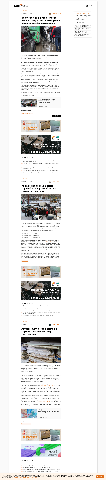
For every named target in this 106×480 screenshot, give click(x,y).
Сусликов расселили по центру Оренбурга (81, 29)
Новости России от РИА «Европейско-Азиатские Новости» (18, 5)
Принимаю (100, 476)
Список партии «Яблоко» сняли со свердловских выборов (82, 22)
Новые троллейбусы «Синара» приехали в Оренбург (81, 35)
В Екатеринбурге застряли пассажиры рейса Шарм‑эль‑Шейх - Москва (41, 469)
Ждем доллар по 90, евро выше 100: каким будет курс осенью (39, 310)
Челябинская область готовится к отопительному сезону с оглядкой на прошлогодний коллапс (82, 25)
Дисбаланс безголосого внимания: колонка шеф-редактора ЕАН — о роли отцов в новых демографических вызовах (82, 17)
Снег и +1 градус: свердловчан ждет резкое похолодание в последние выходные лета (41, 164)
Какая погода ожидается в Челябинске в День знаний (37, 465)
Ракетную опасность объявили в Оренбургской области (37, 305)
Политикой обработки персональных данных (25, 477)
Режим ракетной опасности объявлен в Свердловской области (39, 172)
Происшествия (25, 113)
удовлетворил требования (43, 401)
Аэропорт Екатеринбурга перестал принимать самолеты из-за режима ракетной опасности (41, 313)
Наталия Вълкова (56, 13)
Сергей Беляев (56, 181)
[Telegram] (56, 116)
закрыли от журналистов (46, 385)
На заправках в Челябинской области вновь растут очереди (38, 315)
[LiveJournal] (60, 116)
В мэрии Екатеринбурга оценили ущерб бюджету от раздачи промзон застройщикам (41, 168)
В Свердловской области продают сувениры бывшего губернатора (40, 170)
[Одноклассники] (55, 116)
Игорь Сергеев (56, 324)
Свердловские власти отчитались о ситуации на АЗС (36, 467)
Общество (31, 113)
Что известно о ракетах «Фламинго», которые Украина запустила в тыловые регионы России (40, 161)
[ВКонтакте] (53, 116)
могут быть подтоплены (34, 93)
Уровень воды (48, 241)
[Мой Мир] (58, 116)
